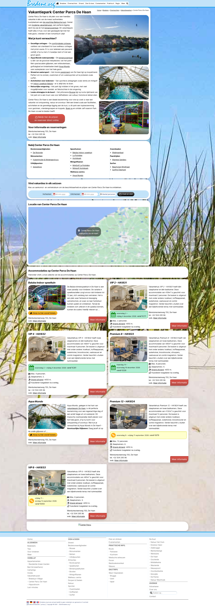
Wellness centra (74, 577)
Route (111, 549)
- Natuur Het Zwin (156, 542)
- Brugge (112, 576)
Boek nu (69, 108)
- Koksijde (153, 574)
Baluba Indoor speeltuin (41, 282)
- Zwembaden (74, 589)
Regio (118, 3)
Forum (111, 560)
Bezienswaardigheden (77, 545)
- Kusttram (113, 554)
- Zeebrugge (154, 548)
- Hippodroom (33, 584)
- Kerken (71, 554)
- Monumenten (74, 551)
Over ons (153, 589)
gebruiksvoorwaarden (33, 604)
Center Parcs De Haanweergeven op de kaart (89, 231)
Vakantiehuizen (33, 576)
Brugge (72, 92)
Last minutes (32, 587)
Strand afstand (119, 324)
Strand (81, 3)
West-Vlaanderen (116, 573)
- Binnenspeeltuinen (76, 569)
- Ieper (111, 582)
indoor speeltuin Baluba (43, 84)
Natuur (71, 583)
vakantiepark (76, 408)
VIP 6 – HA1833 (37, 467)
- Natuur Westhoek (157, 580)
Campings (31, 570)
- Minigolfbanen (74, 574)
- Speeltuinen (73, 566)
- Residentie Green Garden (38, 564)
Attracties (72, 560)
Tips (29, 549)
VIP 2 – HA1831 (118, 282)
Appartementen (33, 561)
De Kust (152, 539)
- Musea (71, 548)
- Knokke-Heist (155, 545)
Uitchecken (75, 194)
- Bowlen (72, 571)
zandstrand (65, 72)
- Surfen (71, 595)
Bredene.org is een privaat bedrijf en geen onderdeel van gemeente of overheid (64, 602)
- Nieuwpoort (155, 568)
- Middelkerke (155, 562)
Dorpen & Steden (75, 580)
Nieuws (112, 566)
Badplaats (31, 546)
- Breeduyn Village (35, 579)
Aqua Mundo (64, 66)
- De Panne (154, 577)
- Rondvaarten (74, 563)
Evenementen (101, 3)
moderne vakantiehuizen (42, 25)
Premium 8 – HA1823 (122, 333)
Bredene (63, 3)
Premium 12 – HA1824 (122, 401)
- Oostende (154, 559)
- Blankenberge (155, 551)
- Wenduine (154, 554)
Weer (123, 3)
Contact (152, 596)
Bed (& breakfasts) (35, 567)
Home (29, 539)
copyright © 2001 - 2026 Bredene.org (58, 604)
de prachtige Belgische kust (54, 22)
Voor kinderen (33, 552)
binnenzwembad (51, 28)
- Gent (111, 579)
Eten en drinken (115, 539)
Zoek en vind (127, 194)
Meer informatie (39, 137)
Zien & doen (89, 3)
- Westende (154, 565)
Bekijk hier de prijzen (47, 118)
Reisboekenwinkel (116, 563)
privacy (43, 604)
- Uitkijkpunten (74, 557)
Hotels (30, 573)
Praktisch (110, 3)
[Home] (57, 3)
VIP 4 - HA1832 (37, 333)
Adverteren (154, 586)
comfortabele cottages (61, 43)
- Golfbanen (73, 592)
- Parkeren (113, 552)
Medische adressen (117, 557)
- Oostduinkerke (156, 571)
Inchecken (47, 194)
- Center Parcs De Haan (37, 582)
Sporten (71, 586)
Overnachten (72, 3)
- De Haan (153, 557)
